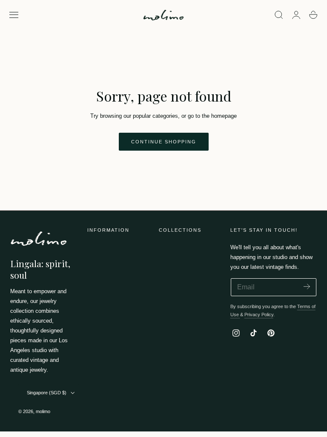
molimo (43, 411)
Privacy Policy (258, 314)
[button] (14, 15)
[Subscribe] (307, 286)
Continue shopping (163, 141)
